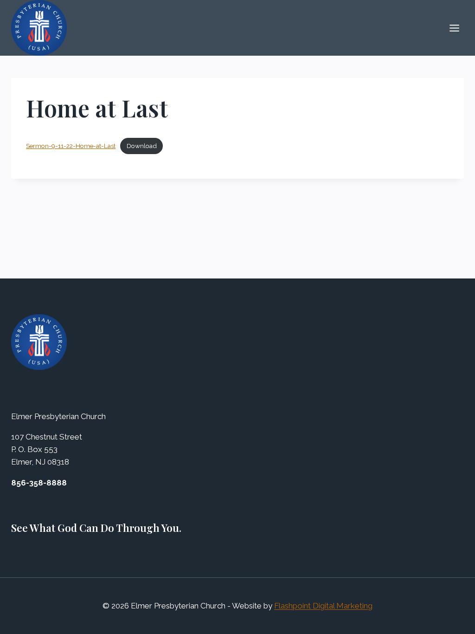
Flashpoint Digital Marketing (323, 605)
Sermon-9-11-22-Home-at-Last (71, 145)
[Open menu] (454, 27)
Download (142, 145)
